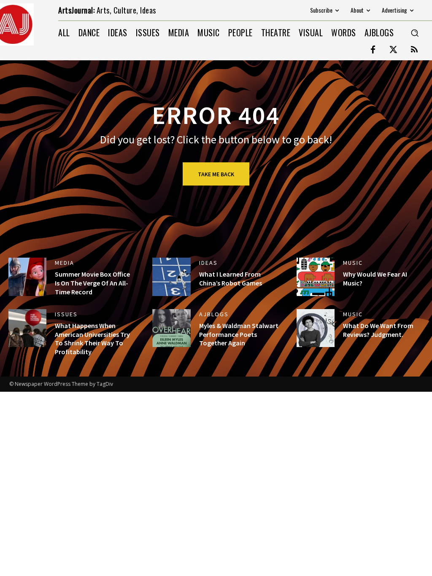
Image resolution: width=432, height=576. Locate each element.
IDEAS (208, 263)
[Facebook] (373, 50)
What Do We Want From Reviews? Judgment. (378, 330)
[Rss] (414, 50)
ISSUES (66, 314)
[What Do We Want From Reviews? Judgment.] (316, 328)
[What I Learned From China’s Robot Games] (171, 277)
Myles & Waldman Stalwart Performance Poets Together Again (238, 334)
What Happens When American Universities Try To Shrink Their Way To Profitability (92, 338)
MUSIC (353, 263)
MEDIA (64, 263)
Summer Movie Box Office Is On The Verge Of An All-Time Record (92, 283)
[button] (414, 33)
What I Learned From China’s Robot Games (230, 278)
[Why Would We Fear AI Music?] (316, 277)
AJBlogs (214, 314)
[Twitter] (393, 50)
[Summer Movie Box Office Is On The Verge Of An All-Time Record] (27, 277)
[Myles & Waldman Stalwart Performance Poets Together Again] (171, 328)
